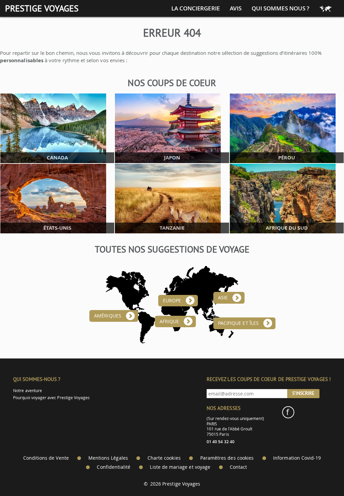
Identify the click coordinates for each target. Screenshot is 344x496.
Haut (320, 474)
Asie (223, 298)
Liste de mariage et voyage (180, 467)
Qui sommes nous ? (280, 8)
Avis (236, 8)
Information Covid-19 (297, 458)
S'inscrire (303, 393)
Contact (238, 467)
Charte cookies (164, 458)
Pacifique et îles (238, 323)
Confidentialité (113, 467)
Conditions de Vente (46, 458)
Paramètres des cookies (227, 458)
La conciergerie (195, 8)
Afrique (169, 321)
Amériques (107, 316)
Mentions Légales (108, 458)
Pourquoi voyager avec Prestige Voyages (51, 397)
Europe (172, 301)
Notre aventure (27, 390)
